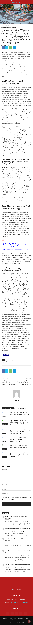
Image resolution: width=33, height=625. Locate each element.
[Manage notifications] (29, 621)
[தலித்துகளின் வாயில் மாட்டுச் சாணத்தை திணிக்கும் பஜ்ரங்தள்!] (6, 414)
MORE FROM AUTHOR (20, 408)
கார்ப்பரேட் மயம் (8, 27)
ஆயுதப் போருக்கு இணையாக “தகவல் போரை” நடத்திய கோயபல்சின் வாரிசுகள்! (24, 382)
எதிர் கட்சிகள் (18, 360)
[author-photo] (16, 398)
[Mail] (12, 613)
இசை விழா (4, 456)
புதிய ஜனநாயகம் (19, 620)
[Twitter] (6, 47)
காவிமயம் (13, 27)
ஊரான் (6, 550)
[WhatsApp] (10, 47)
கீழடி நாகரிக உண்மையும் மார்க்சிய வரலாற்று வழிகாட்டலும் (19, 528)
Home (2, 25)
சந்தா (13, 620)
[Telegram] (14, 47)
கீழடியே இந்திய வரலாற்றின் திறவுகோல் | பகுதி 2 (21, 564)
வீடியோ (9, 620)
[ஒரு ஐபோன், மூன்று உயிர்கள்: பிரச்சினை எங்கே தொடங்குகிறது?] (6, 447)
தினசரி (3, 441)
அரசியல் (7, 25)
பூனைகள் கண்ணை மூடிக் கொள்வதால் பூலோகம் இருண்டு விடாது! (19, 454)
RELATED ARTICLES (8, 408)
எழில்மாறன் (4, 45)
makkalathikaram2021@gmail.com (20, 602)
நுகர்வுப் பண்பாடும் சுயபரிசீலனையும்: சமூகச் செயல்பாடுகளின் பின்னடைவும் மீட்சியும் (20, 431)
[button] (2, 2)
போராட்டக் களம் (21, 618)
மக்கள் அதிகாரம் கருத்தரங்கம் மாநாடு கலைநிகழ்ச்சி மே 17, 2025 (8, 382)
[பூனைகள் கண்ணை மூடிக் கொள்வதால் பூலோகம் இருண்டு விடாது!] (6, 455)
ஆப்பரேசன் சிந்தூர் (10, 360)
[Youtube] (25, 613)
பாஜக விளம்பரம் (5, 361)
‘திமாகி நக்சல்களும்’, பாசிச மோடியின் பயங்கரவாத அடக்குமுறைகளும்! (18, 439)
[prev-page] (3, 461)
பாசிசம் (27, 618)
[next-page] (5, 461)
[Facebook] (3, 47)
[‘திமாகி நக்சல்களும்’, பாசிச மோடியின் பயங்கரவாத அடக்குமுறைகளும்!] (6, 439)
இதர (24, 620)
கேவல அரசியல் (25, 360)
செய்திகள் (4, 449)
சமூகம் (15, 618)
